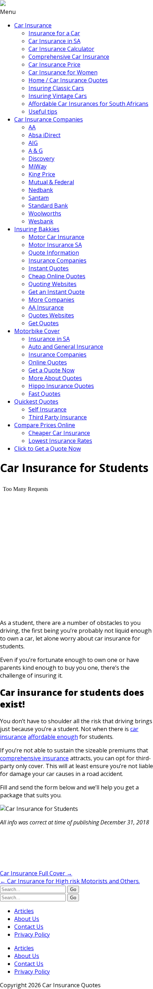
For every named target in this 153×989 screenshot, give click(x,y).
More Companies (51, 300)
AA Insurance (46, 307)
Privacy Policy (32, 934)
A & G (35, 151)
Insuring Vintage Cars (57, 96)
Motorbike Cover (37, 331)
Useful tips (42, 111)
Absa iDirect (44, 135)
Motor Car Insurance (56, 237)
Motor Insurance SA (55, 245)
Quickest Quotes (36, 401)
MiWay (37, 166)
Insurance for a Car (54, 33)
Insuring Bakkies (36, 229)
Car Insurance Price (54, 64)
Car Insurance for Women (62, 72)
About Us (26, 919)
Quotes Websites (51, 315)
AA (32, 127)
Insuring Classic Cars (56, 88)
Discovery (41, 158)
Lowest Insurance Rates (60, 441)
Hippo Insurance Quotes (61, 386)
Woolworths (44, 213)
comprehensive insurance (34, 758)
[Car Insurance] (3, 4)
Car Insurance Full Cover (36, 873)
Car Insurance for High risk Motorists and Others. (70, 881)
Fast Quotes (44, 394)
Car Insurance (33, 25)
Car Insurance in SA (54, 41)
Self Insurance (47, 409)
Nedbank (40, 190)
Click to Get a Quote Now (47, 448)
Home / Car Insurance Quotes (68, 80)
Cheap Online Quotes (56, 276)
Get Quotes (43, 323)
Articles (24, 911)
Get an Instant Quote (56, 292)
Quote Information (53, 253)
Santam (38, 198)
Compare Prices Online (44, 425)
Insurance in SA (49, 339)
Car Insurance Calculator (61, 49)
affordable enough (53, 737)
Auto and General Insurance (65, 347)
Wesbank (40, 221)
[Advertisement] (57, 850)
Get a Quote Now (51, 370)
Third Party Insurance (57, 417)
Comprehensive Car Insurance (68, 57)
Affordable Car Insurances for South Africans (88, 104)
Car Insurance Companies (48, 119)
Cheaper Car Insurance (59, 433)
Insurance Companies (57, 260)
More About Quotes (55, 378)
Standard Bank (48, 205)
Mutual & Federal (51, 182)
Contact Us (28, 927)
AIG (33, 143)
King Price (41, 174)
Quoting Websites (52, 284)
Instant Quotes (48, 268)
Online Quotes (47, 362)
